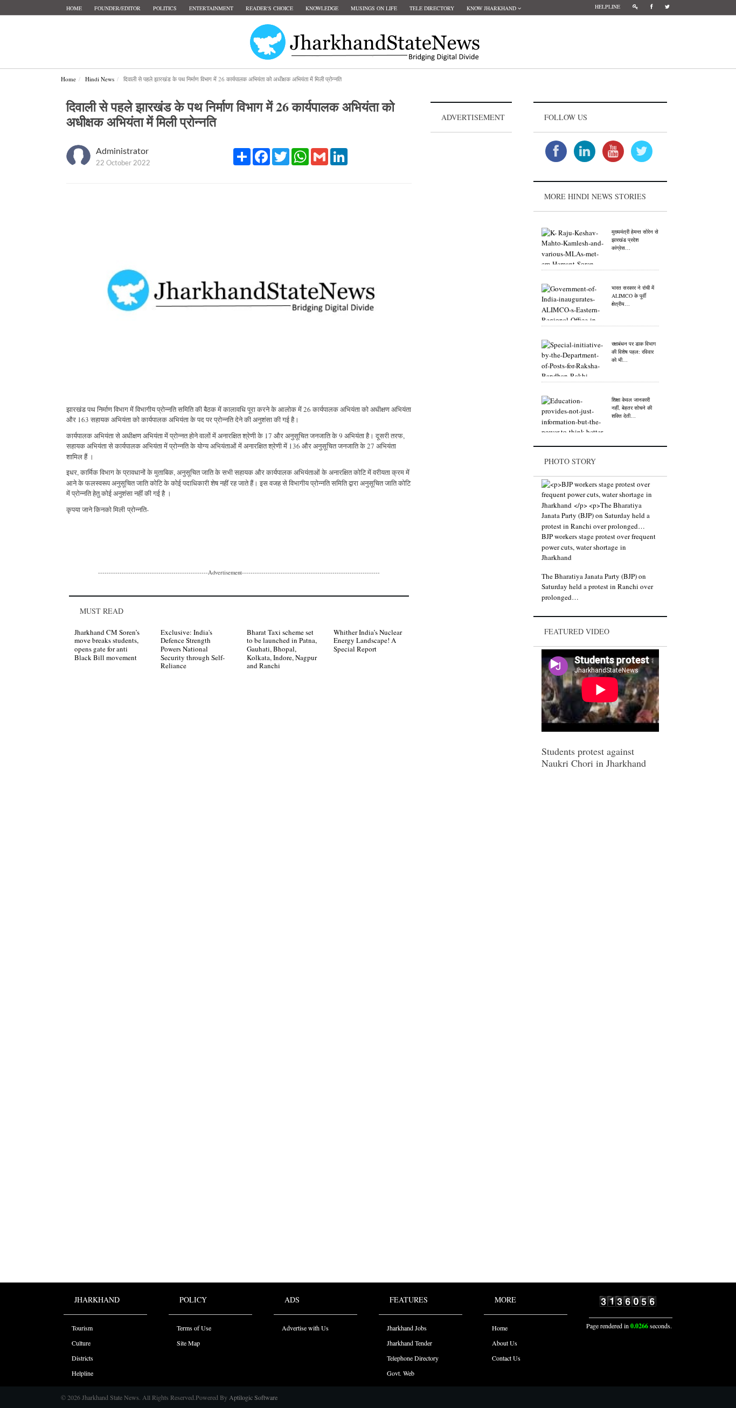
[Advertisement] (471, 296)
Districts (82, 1358)
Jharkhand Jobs (407, 1327)
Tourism (82, 1327)
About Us (504, 1343)
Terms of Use (194, 1327)
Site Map (188, 1343)
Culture (81, 1343)
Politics (165, 8)
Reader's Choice (269, 8)
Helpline (607, 6)
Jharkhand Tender (409, 1343)
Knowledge (321, 8)
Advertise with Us (305, 1327)
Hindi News (99, 79)
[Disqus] (239, 831)
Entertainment (211, 8)
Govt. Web (400, 1373)
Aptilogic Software (252, 1397)
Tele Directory (431, 8)
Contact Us (506, 1358)
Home (74, 8)
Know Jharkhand (492, 8)
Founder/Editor (117, 8)
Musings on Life (374, 8)
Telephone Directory (413, 1358)
